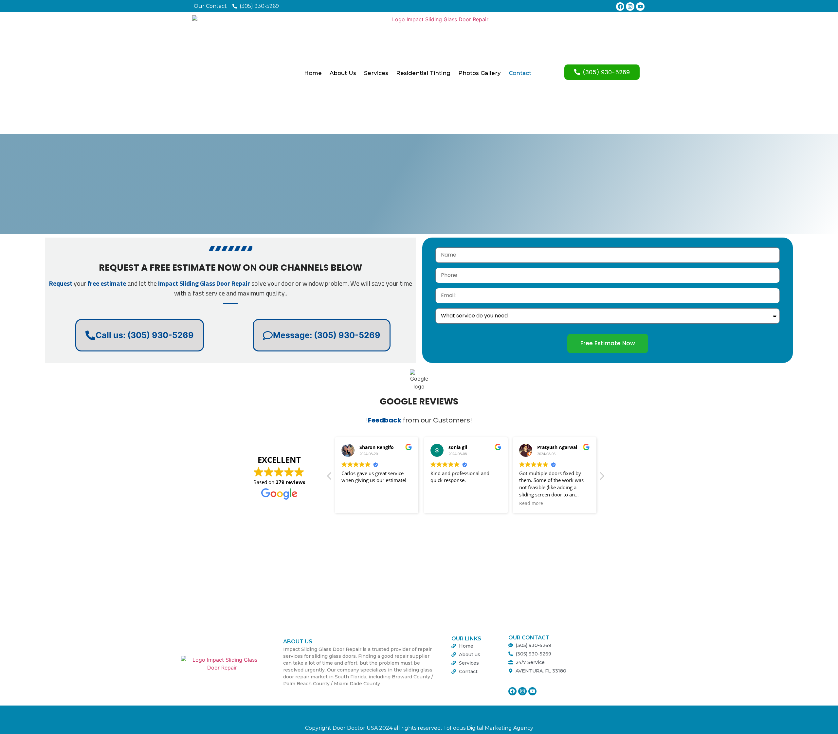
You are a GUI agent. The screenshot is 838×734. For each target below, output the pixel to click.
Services (376, 73)
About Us (343, 73)
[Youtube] (640, 6)
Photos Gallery (479, 73)
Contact (520, 73)
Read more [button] (531, 503)
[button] (601, 477)
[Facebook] (620, 6)
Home (313, 73)
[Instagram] (630, 6)
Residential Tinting (423, 73)
